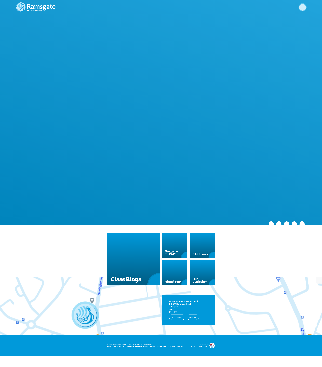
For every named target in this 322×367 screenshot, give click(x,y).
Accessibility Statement (137, 347)
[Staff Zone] (294, 223)
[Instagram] (271, 223)
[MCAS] (302, 223)
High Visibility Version (116, 347)
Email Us (192, 317)
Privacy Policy (177, 347)
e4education (148, 344)
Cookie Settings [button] (163, 347)
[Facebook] (286, 223)
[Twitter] (278, 223)
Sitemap (152, 347)
